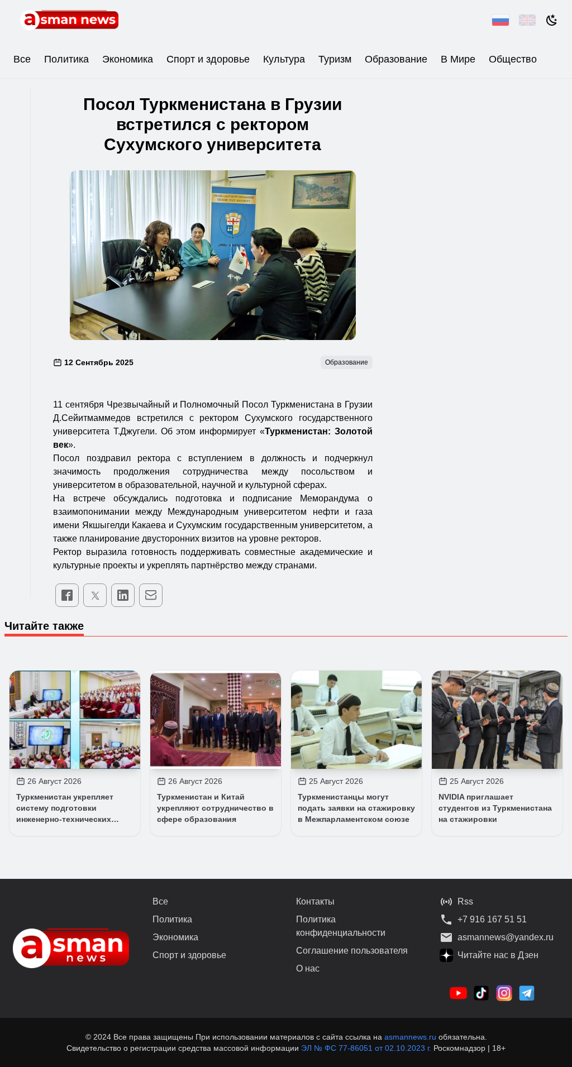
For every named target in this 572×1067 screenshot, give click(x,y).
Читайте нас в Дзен (497, 955)
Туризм (334, 59)
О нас (308, 968)
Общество (513, 59)
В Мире (458, 59)
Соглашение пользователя (352, 950)
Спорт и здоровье (208, 59)
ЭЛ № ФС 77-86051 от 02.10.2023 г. (367, 1048)
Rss (465, 901)
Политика (66, 59)
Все (22, 59)
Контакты (315, 901)
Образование (396, 59)
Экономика (127, 59)
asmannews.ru (410, 1036)
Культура (284, 59)
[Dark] (552, 20)
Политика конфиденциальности (340, 926)
